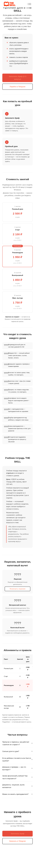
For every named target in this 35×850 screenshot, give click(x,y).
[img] (29, 4)
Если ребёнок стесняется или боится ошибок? (16, 759)
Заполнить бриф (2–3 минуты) (17, 78)
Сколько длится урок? (10, 751)
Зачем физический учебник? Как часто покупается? (14, 777)
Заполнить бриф (17, 834)
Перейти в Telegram (17, 87)
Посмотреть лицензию (17, 589)
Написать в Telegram (17, 841)
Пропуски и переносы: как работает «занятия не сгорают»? (15, 743)
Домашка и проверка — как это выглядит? (14, 768)
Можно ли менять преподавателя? (15, 794)
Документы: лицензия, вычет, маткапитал (13, 786)
